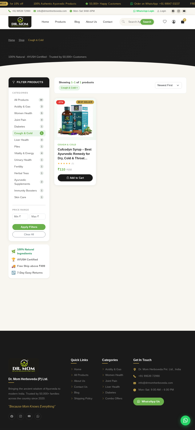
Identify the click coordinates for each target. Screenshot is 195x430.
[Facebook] (11, 416)
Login (163, 11)
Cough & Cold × (69, 87)
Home (45, 21)
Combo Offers (113, 398)
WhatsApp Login (145, 11)
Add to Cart (77, 177)
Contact (107, 21)
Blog (77, 21)
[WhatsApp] (37, 416)
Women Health (114, 374)
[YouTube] (29, 416)
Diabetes (110, 392)
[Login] (174, 22)
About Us (91, 21)
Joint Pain (111, 380)
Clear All (29, 234)
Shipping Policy (83, 398)
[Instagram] (20, 416)
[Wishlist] (165, 22)
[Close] (190, 4)
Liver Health (112, 386)
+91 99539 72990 (21, 11)
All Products (81, 374)
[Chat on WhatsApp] (185, 420)
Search (147, 21)
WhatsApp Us (151, 401)
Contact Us (80, 386)
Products (60, 21)
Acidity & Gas (113, 369)
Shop (21, 40)
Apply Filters (29, 226)
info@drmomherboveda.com (52, 11)
